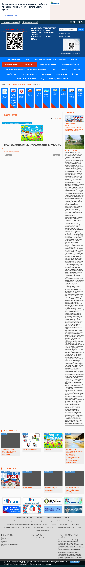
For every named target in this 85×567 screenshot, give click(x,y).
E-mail (60, 118)
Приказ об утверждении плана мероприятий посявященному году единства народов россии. (74, 129)
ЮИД (42, 79)
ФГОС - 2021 (75, 74)
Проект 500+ (76, 69)
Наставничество (61, 74)
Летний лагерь (11, 74)
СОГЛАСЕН (75, 562)
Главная (27, 59)
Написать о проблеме (10, 15)
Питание (64, 69)
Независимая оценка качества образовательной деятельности (26, 69)
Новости (74, 59)
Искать (81, 29)
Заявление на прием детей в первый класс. (13, 149)
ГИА (54, 69)
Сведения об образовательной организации (50, 59)
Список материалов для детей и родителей (19, 64)
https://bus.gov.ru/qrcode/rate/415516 (71, 53)
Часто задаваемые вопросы (58, 79)
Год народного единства (70, 124)
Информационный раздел (70, 64)
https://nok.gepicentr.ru (22, 31)
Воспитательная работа (29, 74)
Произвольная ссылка (31, 22)
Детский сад (46, 74)
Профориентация (14, 59)
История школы (71, 150)
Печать (54, 118)
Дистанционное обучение (48, 64)
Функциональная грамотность (26, 79)
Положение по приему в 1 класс (11, 152)
